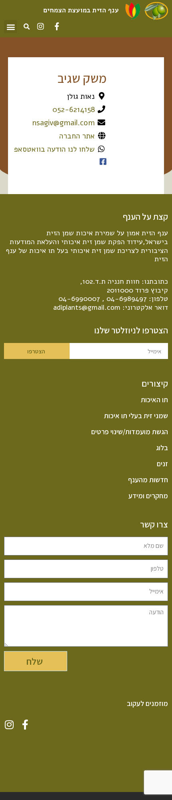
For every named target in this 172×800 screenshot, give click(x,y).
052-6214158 (73, 109)
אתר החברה (77, 136)
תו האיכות (154, 400)
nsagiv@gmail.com (63, 123)
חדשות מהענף (148, 480)
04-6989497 (126, 298)
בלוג (162, 448)
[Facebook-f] (57, 26)
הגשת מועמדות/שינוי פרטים (129, 432)
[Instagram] (41, 26)
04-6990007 (79, 298)
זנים (162, 464)
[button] (10, 26)
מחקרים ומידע (148, 496)
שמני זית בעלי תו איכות (136, 416)
